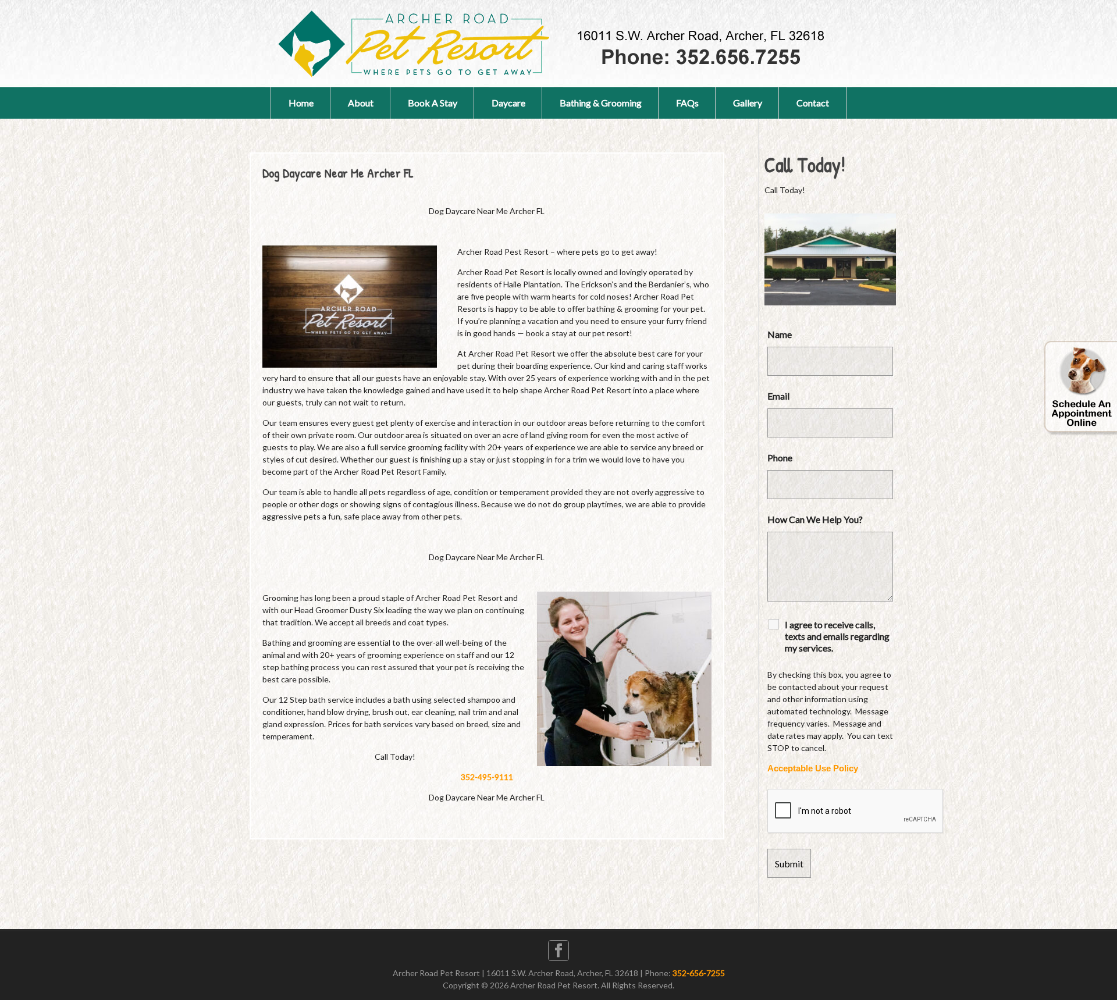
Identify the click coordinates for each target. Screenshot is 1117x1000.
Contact (812, 102)
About (360, 102)
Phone (779, 457)
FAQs (687, 102)
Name (779, 334)
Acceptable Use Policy (812, 768)
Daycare (508, 102)
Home (301, 102)
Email (778, 395)
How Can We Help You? (815, 519)
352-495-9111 (487, 777)
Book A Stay (432, 102)
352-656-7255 (699, 973)
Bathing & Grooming (601, 102)
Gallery (747, 102)
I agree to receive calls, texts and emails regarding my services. (837, 636)
